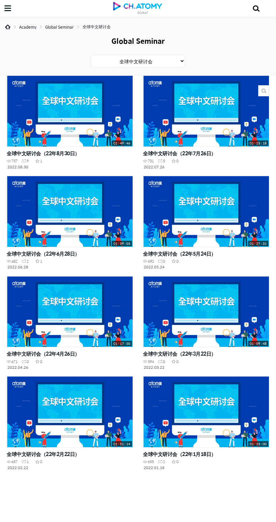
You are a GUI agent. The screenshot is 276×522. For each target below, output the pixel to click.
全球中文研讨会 (96, 27)
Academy (27, 27)
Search (263, 90)
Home (7, 27)
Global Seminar (59, 27)
